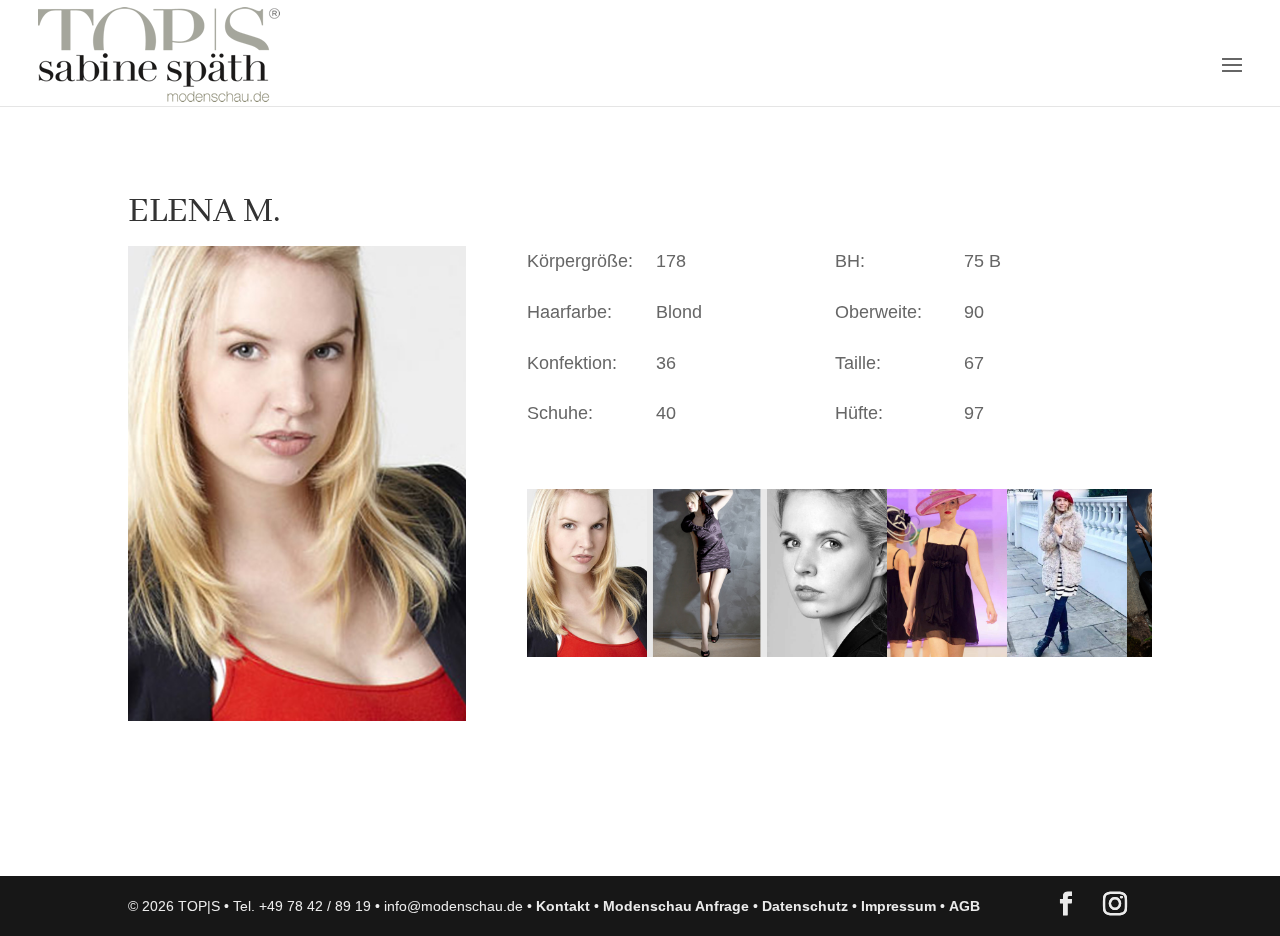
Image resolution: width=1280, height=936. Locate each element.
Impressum (898, 906)
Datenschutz (805, 906)
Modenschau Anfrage (676, 906)
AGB (964, 906)
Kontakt (563, 906)
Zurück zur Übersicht (242, 841)
